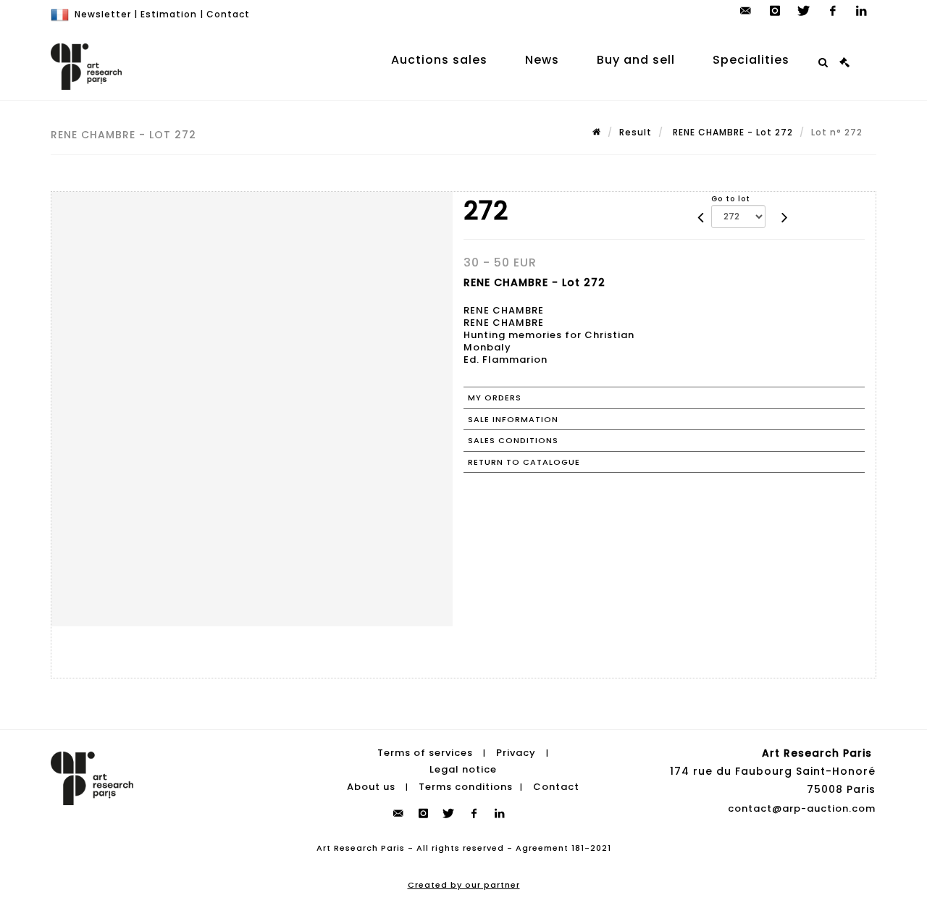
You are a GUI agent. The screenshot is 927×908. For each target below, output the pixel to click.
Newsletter (103, 14)
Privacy (516, 753)
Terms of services (425, 753)
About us (371, 787)
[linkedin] (861, 11)
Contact (228, 14)
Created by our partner (464, 885)
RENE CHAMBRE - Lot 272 (731, 132)
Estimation (168, 14)
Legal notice (463, 769)
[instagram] (774, 11)
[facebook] (832, 11)
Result (635, 132)
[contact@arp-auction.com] (745, 11)
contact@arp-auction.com (802, 808)
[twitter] (803, 11)
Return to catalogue (524, 462)
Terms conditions (466, 787)
